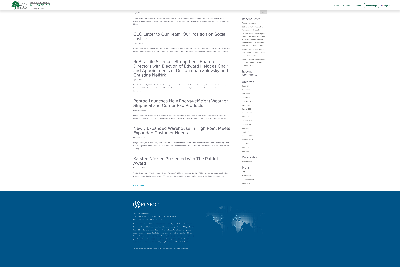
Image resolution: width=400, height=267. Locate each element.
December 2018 (247, 113)
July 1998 (245, 147)
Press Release (247, 161)
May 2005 (245, 132)
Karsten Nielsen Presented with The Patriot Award (175, 161)
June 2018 (245, 117)
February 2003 (247, 140)
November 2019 (247, 101)
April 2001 (245, 143)
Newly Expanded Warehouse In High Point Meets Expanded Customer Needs (181, 130)
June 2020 (246, 90)
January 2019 (247, 109)
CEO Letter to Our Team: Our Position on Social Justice (179, 36)
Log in (244, 172)
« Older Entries (138, 185)
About (336, 5)
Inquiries (358, 5)
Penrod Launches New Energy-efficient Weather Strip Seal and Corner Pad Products (180, 103)
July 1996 (245, 151)
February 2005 (247, 136)
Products (347, 5)
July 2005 (245, 128)
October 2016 (247, 120)
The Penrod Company (139, 248)
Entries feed (246, 175)
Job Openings (371, 6)
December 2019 (247, 98)
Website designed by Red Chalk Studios (177, 248)
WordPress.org (247, 183)
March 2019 (246, 105)
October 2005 (247, 124)
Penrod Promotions (249, 23)
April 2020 (246, 94)
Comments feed (248, 179)
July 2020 (245, 86)
